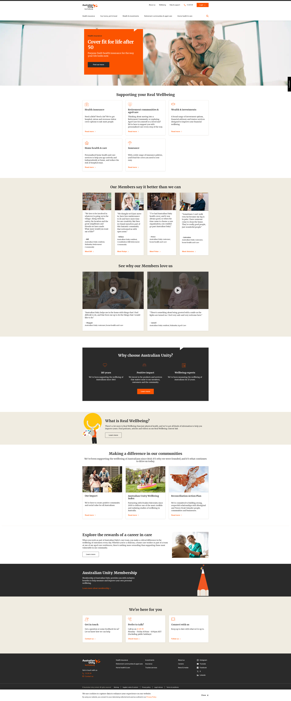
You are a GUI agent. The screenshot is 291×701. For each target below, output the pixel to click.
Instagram (203, 660)
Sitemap (116, 687)
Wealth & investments (131, 16)
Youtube (203, 664)
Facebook (203, 668)
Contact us (89, 676)
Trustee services (151, 668)
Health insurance (88, 16)
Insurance (148, 664)
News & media (183, 668)
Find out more (98, 65)
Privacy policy (146, 687)
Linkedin (203, 675)
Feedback (289, 84)
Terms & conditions (173, 687)
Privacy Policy (151, 697)
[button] (152, 5)
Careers (181, 664)
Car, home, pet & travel (108, 16)
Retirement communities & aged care (158, 16)
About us (181, 660)
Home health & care (184, 16)
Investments (149, 660)
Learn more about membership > (96, 588)
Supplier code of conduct (130, 687)
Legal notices (158, 687)
